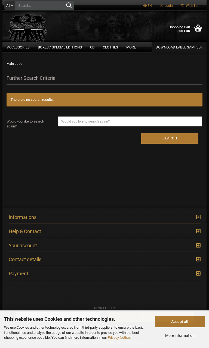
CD (92, 47)
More (131, 47)
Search (169, 138)
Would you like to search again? (25, 124)
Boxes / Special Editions (60, 47)
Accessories (18, 47)
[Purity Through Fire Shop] (42, 26)
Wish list (191, 6)
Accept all (179, 321)
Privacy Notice (119, 337)
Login (168, 6)
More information (180, 335)
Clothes (110, 47)
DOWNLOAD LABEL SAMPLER (179, 47)
